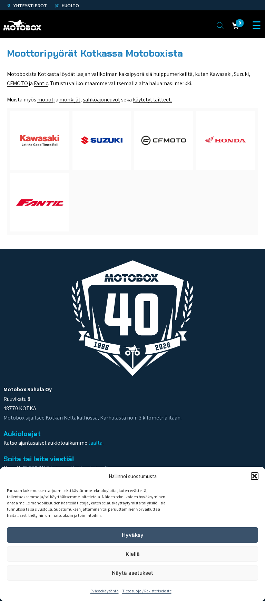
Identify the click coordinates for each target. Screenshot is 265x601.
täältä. (96, 442)
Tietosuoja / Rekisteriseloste (146, 590)
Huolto (69, 5)
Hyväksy (133, 535)
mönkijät (69, 99)
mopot (45, 99)
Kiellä (133, 554)
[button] (254, 476)
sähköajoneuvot (101, 99)
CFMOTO (17, 83)
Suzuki (241, 74)
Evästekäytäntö (104, 590)
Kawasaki (220, 74)
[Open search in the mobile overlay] (220, 25)
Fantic (41, 83)
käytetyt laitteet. (152, 99)
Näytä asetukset (132, 573)
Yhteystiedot (29, 5)
